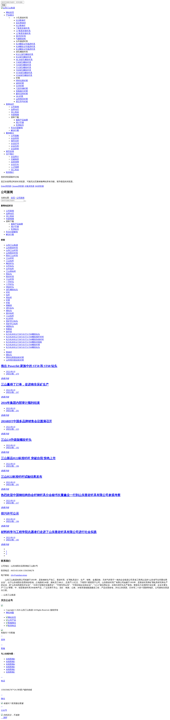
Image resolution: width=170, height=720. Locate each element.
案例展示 (10, 133)
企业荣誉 (15, 149)
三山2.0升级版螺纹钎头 (16, 439)
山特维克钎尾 (22, 99)
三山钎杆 (10, 258)
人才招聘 (15, 167)
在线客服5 (10, 661)
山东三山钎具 (12, 250)
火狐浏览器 (29, 186)
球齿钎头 (10, 287)
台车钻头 (10, 266)
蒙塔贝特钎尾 (22, 94)
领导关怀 (15, 141)
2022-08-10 (10, 371)
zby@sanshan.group (19, 575)
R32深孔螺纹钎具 (23, 57)
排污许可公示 (10, 513)
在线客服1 (10, 672)
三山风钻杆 (11, 271)
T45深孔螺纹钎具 (23, 65)
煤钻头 (9, 311)
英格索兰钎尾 (22, 91)
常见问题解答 (17, 128)
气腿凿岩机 (21, 39)
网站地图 (10, 613)
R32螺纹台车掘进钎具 (25, 49)
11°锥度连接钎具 (23, 31)
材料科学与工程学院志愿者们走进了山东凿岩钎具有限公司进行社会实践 (49, 532)
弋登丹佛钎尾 (22, 88)
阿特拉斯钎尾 (22, 81)
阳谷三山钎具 (12, 255)
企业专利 (15, 146)
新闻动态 (10, 104)
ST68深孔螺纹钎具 (24, 75)
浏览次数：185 (12, 540)
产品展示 (10, 15)
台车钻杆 (10, 269)
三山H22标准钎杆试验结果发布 (21, 476)
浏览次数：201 (12, 411)
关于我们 (10, 154)
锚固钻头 (10, 326)
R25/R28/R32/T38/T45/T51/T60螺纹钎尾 (23, 345)
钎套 (8, 303)
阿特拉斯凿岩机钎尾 (15, 357)
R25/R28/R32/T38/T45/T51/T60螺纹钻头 (23, 334)
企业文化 (15, 164)
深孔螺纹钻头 (12, 290)
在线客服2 (10, 669)
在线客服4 (10, 664)
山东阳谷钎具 (12, 253)
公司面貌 (15, 136)
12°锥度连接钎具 (23, 33)
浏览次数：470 (12, 374)
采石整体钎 (21, 23)
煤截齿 (9, 305)
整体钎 (9, 352)
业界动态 (15, 109)
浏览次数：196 (12, 466)
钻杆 (8, 295)
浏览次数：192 (12, 448)
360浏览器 (39, 186)
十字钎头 (10, 284)
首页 (13, 198)
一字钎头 (10, 282)
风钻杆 (9, 297)
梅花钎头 (10, 263)
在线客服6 (10, 659)
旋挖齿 (9, 331)
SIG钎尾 (19, 96)
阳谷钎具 (10, 276)
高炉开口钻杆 (12, 324)
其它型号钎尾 (22, 101)
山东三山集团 (12, 245)
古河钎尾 (20, 86)
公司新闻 (15, 107)
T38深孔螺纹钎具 (23, 62)
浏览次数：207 (12, 392)
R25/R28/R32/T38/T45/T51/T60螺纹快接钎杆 (25, 339)
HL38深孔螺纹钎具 (24, 60)
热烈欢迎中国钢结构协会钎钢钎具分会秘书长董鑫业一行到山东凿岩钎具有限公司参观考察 (60, 495)
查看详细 (5, 378)
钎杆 (8, 292)
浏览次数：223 (12, 429)
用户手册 (20, 122)
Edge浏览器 (6, 186)
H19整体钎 (20, 20)
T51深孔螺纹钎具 (23, 67)
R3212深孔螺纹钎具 (24, 54)
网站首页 (10, 12)
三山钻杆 (10, 261)
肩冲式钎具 (21, 36)
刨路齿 (9, 329)
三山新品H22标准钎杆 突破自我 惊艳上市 (28, 458)
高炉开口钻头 (12, 321)
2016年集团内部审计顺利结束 (20, 402)
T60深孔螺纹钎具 (23, 70)
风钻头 (9, 274)
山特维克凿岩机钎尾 (15, 360)
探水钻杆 (10, 313)
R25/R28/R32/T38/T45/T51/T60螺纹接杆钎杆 (25, 337)
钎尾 (8, 300)
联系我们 (10, 172)
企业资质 (15, 138)
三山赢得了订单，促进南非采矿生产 (25, 384)
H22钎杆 (9, 318)
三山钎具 (10, 279)
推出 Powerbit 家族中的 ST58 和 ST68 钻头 (29, 366)
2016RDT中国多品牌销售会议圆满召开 (26, 421)
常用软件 (20, 125)
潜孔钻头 (10, 308)
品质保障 (15, 162)
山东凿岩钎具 (12, 248)
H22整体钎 (20, 25)
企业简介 (15, 157)
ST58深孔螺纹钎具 (24, 73)
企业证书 (15, 143)
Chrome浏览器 (18, 186)
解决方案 (15, 130)
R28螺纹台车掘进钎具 (25, 46)
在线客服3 (10, 667)
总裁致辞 (15, 159)
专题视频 (15, 115)
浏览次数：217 (12, 503)
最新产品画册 (22, 120)
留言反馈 (10, 151)
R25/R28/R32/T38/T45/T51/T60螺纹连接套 (24, 342)
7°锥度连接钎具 (23, 28)
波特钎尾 (20, 83)
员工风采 (15, 112)
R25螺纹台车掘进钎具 (25, 44)
